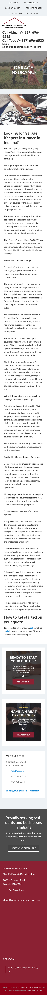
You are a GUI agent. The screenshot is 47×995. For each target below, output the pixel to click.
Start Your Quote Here (23, 848)
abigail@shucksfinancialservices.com (22, 790)
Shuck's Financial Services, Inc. (29, 987)
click (8, 631)
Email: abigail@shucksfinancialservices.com (21, 45)
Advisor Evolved (35, 990)
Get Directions (18, 771)
